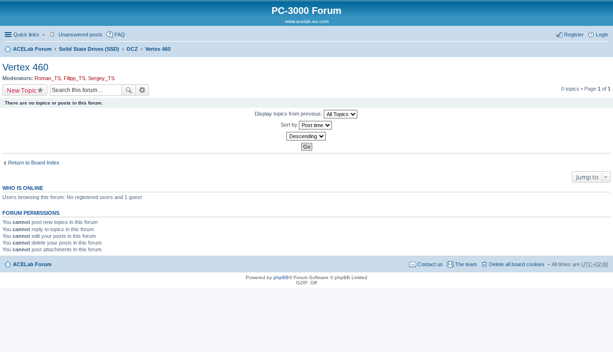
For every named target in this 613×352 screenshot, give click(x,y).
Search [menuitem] (604, 50)
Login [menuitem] (602, 34)
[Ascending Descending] (306, 136)
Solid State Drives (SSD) (89, 49)
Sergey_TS (101, 78)
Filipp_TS (74, 78)
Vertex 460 (157, 49)
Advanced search (142, 90)
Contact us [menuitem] (430, 264)
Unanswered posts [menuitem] (80, 34)
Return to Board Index (33, 162)
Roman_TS (47, 78)
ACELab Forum (32, 49)
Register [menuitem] (574, 34)
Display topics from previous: (289, 114)
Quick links (26, 34)
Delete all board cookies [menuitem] (517, 264)
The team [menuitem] (466, 264)
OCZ (132, 49)
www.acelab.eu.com (307, 21)
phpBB (281, 277)
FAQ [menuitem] (119, 34)
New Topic (21, 90)
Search (129, 90)
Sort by (290, 125)
